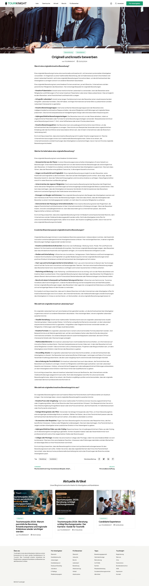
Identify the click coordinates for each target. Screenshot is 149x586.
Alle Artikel (97, 574)
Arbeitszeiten (76, 574)
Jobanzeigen (54, 560)
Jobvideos (54, 568)
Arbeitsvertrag (77, 568)
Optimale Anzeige (99, 557)
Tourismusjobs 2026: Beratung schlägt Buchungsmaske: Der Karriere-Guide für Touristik (72, 524)
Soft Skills (97, 563)
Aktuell (56, 3)
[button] (111, 3)
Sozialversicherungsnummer (102, 571)
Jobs (37, 3)
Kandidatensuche (56, 557)
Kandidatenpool (55, 563)
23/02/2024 (83, 61)
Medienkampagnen (56, 574)
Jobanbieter (103, 518)
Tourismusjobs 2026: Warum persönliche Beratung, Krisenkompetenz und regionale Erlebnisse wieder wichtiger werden (31, 526)
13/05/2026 (119, 525)
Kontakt (118, 574)
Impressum (119, 571)
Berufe (64, 3)
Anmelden (120, 3)
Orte (117, 560)
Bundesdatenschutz (122, 565)
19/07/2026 (37, 535)
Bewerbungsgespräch (100, 554)
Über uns (118, 557)
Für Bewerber (74, 3)
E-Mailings (54, 571)
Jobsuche (75, 557)
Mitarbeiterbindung (99, 568)
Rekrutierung (98, 560)
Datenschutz (119, 563)
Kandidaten (81, 52)
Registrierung (120, 554)
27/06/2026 (78, 530)
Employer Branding (56, 565)
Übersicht (53, 554)
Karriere (96, 565)
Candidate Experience (110, 521)
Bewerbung (68, 52)
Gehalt (75, 571)
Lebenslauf (76, 563)
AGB (117, 568)
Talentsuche (46, 3)
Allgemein (20, 518)
